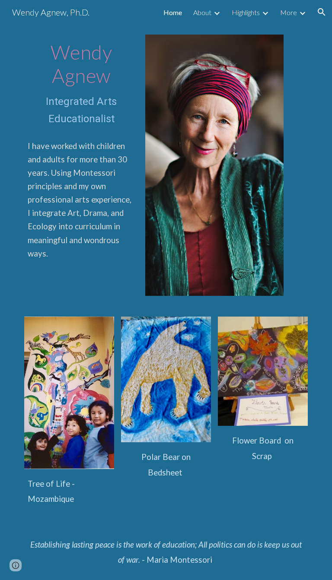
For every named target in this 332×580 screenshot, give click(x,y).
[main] (81, 84)
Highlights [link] (246, 12)
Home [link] (172, 12)
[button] (321, 12)
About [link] (202, 12)
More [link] (288, 12)
